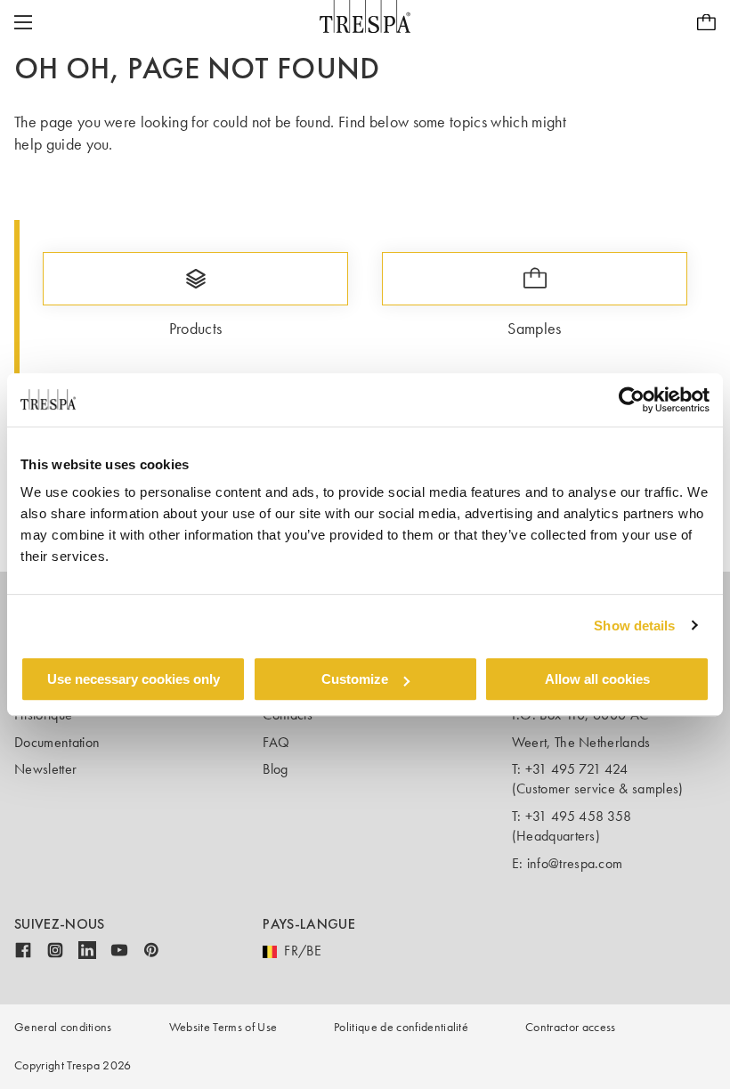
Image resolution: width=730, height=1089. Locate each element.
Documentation (57, 742)
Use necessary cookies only (133, 679)
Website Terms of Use (223, 1027)
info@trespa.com (575, 863)
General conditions (63, 1027)
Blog (275, 768)
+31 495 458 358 (578, 816)
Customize (354, 679)
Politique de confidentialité (401, 1027)
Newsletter (45, 768)
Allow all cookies (597, 679)
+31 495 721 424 (577, 768)
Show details (634, 625)
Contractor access (570, 1027)
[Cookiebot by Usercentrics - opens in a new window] (632, 399)
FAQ (276, 742)
